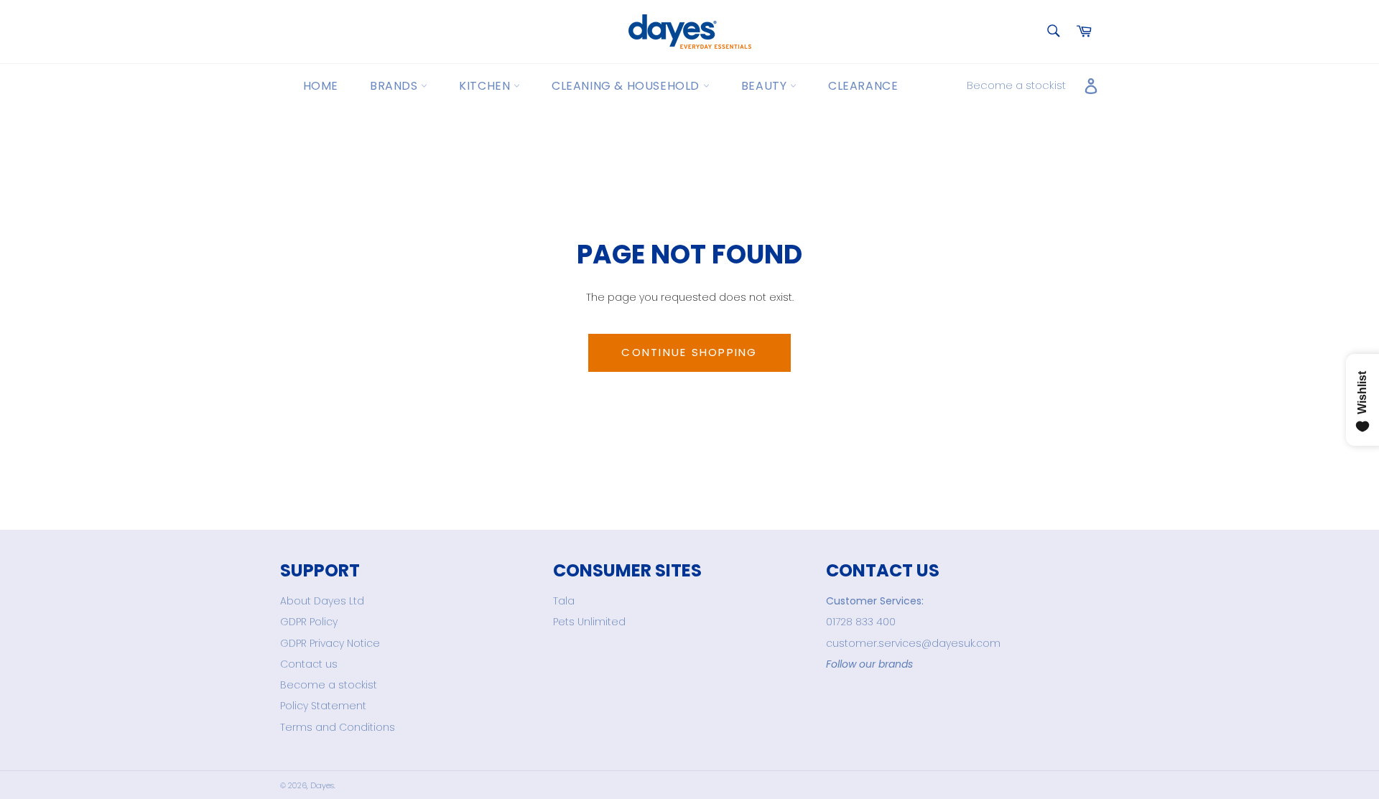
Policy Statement (323, 705)
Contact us (309, 664)
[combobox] (1052, 32)
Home (320, 86)
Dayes (322, 785)
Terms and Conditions (337, 727)
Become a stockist (1016, 85)
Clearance (863, 86)
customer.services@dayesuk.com (913, 643)
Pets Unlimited (589, 622)
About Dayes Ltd (322, 601)
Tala (564, 601)
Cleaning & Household (627, 86)
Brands (395, 86)
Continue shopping (689, 352)
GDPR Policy (309, 622)
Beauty (765, 86)
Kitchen (486, 86)
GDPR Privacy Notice (330, 643)
